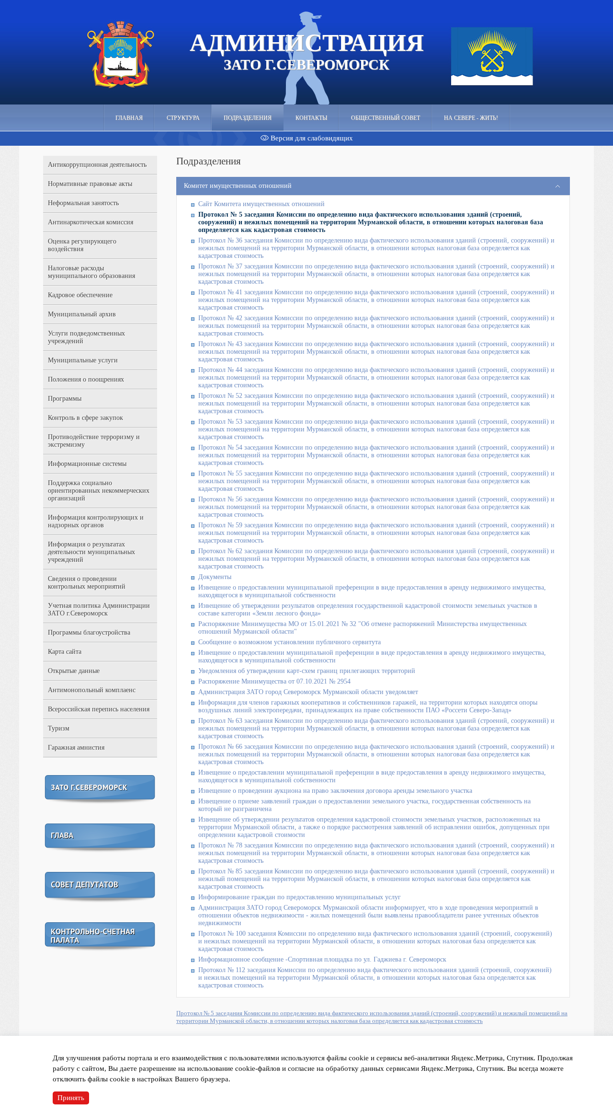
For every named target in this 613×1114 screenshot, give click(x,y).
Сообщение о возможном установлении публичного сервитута (289, 642)
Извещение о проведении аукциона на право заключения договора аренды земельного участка (335, 790)
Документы (214, 576)
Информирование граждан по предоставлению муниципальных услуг (299, 897)
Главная (129, 118)
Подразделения (248, 118)
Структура (183, 118)
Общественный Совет (385, 118)
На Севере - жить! (471, 118)
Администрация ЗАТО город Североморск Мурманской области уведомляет (308, 692)
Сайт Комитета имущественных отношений (261, 204)
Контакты (311, 118)
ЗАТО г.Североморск (307, 50)
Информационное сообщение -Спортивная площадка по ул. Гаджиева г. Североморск (322, 959)
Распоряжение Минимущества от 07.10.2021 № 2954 (274, 681)
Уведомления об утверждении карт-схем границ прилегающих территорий (306, 670)
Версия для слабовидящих (311, 138)
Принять (70, 1098)
